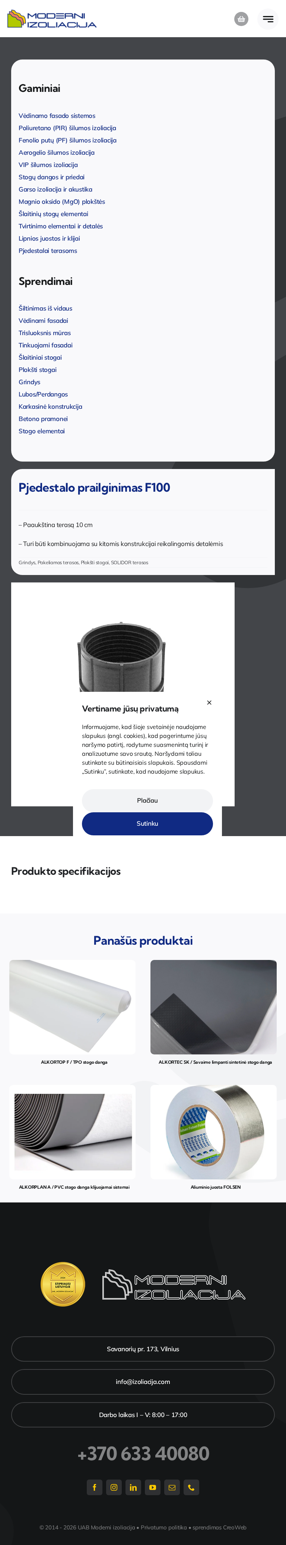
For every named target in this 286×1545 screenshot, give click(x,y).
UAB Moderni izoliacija (106, 1527)
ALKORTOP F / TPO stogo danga (74, 1062)
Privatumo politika (164, 1527)
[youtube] (153, 1487)
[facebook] (94, 1487)
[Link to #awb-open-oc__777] (268, 19)
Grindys (27, 562)
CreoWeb (235, 1527)
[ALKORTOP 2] (72, 963)
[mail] (172, 1487)
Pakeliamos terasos (58, 562)
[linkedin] (133, 1487)
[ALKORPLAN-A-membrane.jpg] (72, 1088)
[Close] (209, 702)
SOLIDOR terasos (129, 562)
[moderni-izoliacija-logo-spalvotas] (52, 13)
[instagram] (114, 1487)
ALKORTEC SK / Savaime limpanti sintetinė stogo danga (215, 1062)
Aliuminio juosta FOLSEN (216, 1187)
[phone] (191, 1487)
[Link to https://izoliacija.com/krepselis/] (241, 19)
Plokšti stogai (95, 562)
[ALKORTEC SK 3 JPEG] (213, 963)
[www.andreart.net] (213, 1088)
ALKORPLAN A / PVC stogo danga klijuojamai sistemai (74, 1187)
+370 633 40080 (143, 1453)
